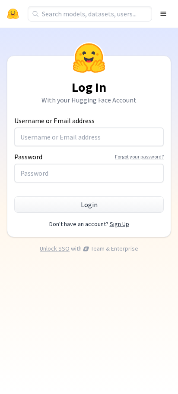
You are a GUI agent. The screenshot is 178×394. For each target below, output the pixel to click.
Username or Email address (54, 120)
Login (89, 204)
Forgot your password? (139, 156)
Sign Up (119, 224)
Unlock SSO (55, 248)
